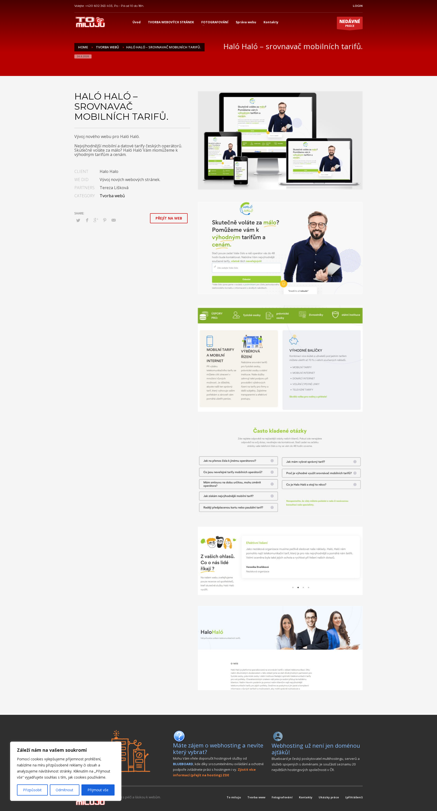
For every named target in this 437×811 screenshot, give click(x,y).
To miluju (234, 797)
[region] (65, 771)
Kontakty (305, 797)
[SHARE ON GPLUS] (96, 220)
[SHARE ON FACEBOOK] (87, 220)
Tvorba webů (112, 196)
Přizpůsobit (32, 789)
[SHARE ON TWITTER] (78, 220)
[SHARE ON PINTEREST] (104, 220)
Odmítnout (64, 789)
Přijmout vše (98, 789)
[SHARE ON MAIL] (113, 220)
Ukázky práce (329, 797)
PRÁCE (349, 23)
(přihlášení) (354, 797)
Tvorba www (256, 797)
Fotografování (282, 797)
